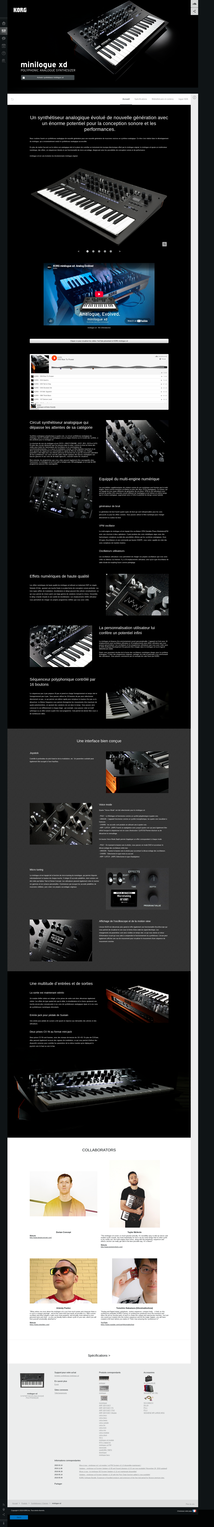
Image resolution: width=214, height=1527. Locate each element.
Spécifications (140, 99)
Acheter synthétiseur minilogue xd (66, 1376)
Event (196, 155)
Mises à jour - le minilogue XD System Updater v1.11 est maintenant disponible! (108, 1471)
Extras (4, 38)
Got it (19, 1517)
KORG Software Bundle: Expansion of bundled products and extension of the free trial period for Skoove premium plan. (122, 1478)
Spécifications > (99, 1355)
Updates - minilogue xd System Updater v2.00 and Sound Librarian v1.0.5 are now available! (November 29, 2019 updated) (123, 1468)
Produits (4, 31)
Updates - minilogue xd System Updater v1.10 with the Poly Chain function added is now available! (114, 1475)
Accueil (4, 23)
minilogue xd (56, 1503)
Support (4, 53)
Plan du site (190, 1504)
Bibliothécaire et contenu (163, 99)
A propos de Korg (4, 1523)
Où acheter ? (4, 61)
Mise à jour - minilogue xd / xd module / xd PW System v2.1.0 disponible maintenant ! (110, 1465)
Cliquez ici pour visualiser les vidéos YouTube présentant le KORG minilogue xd (99, 341)
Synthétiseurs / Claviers (39, 1503)
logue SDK (183, 99)
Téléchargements (60, 1393)
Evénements (4, 46)
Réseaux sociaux (4, 1514)
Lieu (4, 1509)
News (4, 1504)
